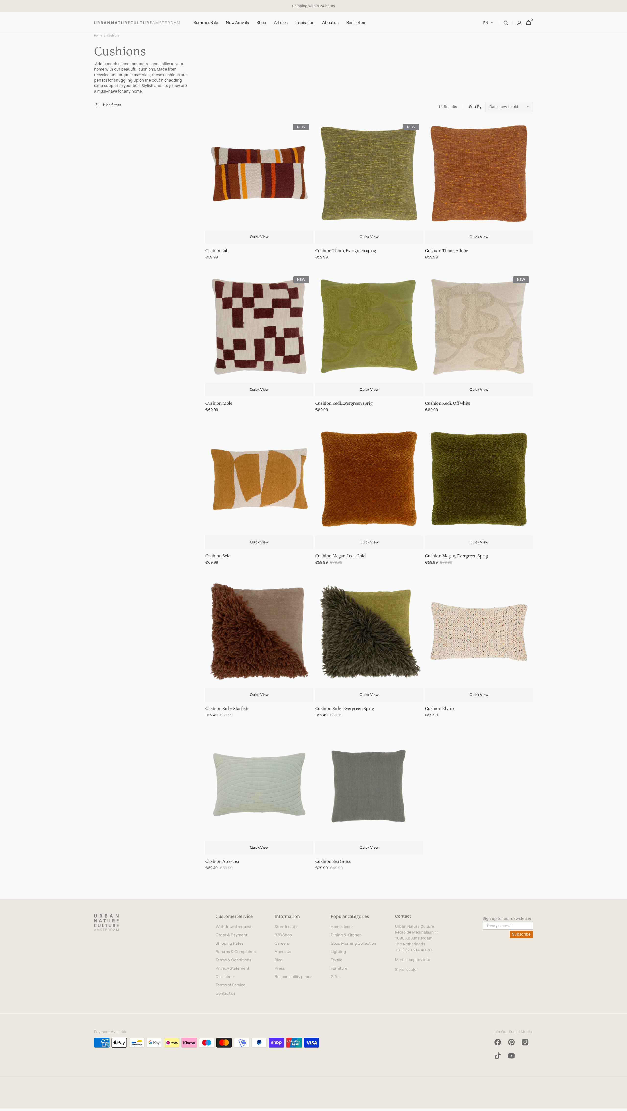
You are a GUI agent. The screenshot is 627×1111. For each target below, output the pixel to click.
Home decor (342, 926)
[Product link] (259, 193)
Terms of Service (230, 984)
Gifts (335, 976)
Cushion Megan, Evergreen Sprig (456, 556)
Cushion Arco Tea (222, 861)
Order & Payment (231, 934)
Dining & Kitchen (346, 934)
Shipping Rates (229, 943)
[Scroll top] (621, 1105)
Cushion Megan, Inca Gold (340, 556)
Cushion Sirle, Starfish (226, 708)
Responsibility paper (293, 976)
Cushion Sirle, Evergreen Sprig (344, 708)
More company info (412, 959)
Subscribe (521, 934)
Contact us (225, 993)
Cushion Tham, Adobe (446, 250)
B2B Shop (283, 934)
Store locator (286, 926)
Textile (336, 959)
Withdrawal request (234, 926)
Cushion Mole (218, 403)
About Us (283, 951)
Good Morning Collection (353, 943)
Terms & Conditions (233, 959)
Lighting (338, 951)
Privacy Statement (232, 968)
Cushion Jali (217, 250)
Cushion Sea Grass (333, 861)
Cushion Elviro (439, 708)
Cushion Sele (217, 556)
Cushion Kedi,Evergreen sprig (344, 403)
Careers (282, 943)
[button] (505, 22)
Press (280, 968)
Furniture (339, 968)
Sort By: (475, 106)
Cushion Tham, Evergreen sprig (345, 250)
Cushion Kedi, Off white (447, 403)
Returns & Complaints (236, 951)
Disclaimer (225, 976)
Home (98, 35)
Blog (279, 959)
